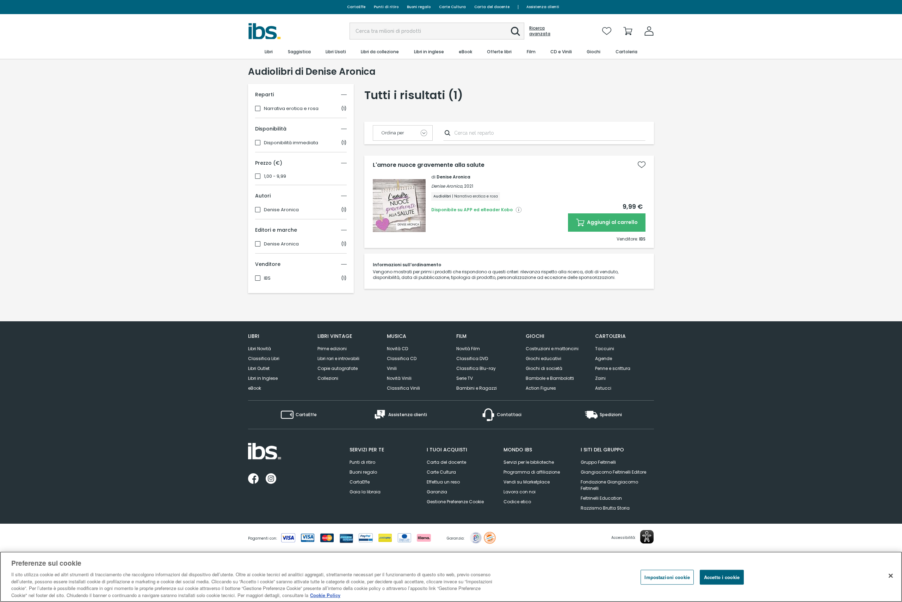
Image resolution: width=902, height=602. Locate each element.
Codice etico (517, 502)
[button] (515, 31)
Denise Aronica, (447, 186)
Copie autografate (337, 368)
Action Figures (541, 388)
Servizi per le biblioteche (528, 462)
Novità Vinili (399, 378)
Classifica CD (401, 358)
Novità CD (397, 349)
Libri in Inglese (263, 378)
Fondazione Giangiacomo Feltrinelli (609, 485)
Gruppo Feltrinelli (598, 462)
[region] (451, 577)
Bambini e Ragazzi (476, 388)
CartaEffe (356, 7)
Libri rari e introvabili (338, 358)
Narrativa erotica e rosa (291, 108)
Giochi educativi (543, 358)
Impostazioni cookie (667, 577)
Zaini (600, 378)
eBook (254, 388)
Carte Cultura (452, 7)
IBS (267, 278)
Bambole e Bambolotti (550, 378)
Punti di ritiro (386, 7)
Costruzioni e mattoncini (552, 349)
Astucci (603, 388)
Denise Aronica (281, 210)
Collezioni (327, 378)
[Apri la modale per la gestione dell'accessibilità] (647, 537)
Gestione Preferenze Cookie (455, 502)
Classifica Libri (263, 358)
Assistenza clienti (542, 7)
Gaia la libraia (365, 492)
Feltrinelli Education (601, 498)
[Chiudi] (890, 576)
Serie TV (464, 378)
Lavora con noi (519, 492)
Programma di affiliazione (531, 472)
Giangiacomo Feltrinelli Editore (613, 472)
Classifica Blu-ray (476, 368)
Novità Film (468, 349)
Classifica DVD (472, 358)
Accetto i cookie (722, 577)
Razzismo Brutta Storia (605, 508)
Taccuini (604, 349)
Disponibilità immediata (291, 143)
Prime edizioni (332, 349)
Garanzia (437, 492)
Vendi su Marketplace (526, 482)
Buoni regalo (419, 7)
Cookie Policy (325, 594)
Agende (603, 358)
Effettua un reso (443, 482)
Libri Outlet (259, 368)
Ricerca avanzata (539, 31)
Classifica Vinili (403, 388)
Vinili (392, 368)
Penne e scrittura (612, 368)
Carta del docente (491, 7)
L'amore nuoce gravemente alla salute (428, 165)
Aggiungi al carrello (612, 222)
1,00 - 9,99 (275, 176)
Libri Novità (259, 349)
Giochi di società (544, 368)
